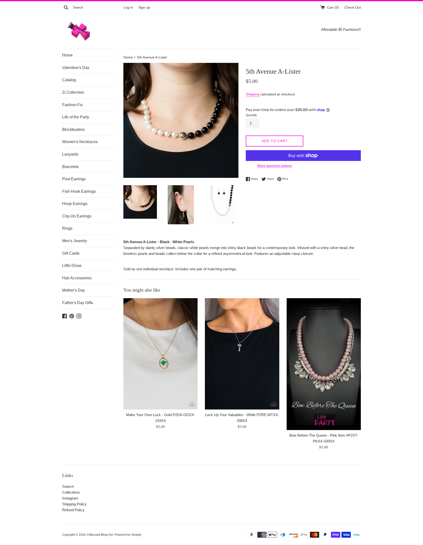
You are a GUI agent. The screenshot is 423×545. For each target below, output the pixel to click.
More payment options (274, 166)
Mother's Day (73, 290)
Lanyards (70, 154)
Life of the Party (75, 117)
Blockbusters (73, 129)
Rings (67, 228)
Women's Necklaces (80, 142)
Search (68, 486)
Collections (71, 492)
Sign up (144, 7)
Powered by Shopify (128, 534)
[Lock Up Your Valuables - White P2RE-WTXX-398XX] (242, 353)
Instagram (70, 498)
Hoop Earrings (74, 204)
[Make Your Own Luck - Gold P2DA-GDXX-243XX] (160, 353)
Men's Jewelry (74, 241)
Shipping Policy (74, 504)
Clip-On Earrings (76, 216)
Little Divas (72, 265)
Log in (128, 7)
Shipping (252, 94)
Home (67, 55)
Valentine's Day (75, 68)
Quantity (251, 115)
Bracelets (70, 167)
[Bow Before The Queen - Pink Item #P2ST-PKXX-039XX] (324, 364)
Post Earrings (74, 179)
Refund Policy (73, 510)
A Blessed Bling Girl (100, 534)
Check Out (352, 7)
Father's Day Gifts (77, 303)
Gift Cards (71, 253)
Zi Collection (73, 92)
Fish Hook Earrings (79, 191)
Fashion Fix (72, 105)
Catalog (69, 80)
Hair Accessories (77, 278)
